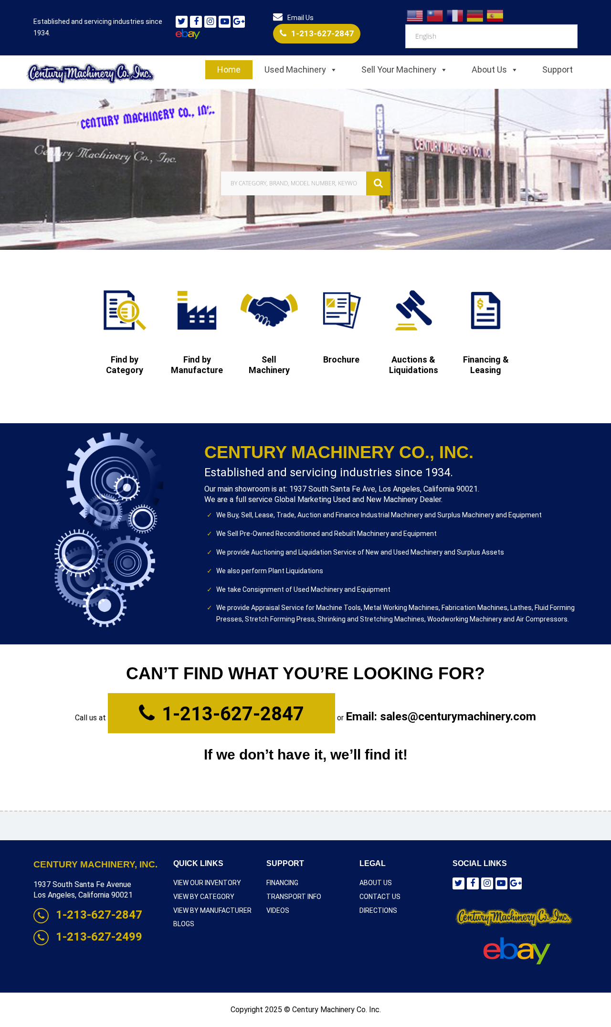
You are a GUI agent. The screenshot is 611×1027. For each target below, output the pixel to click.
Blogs (183, 924)
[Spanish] (495, 15)
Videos (277, 910)
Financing (282, 883)
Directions (378, 910)
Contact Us (379, 896)
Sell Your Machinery (398, 69)
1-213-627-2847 (322, 33)
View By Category (203, 896)
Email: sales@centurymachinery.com (441, 716)
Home (229, 69)
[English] (415, 15)
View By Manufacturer (212, 910)
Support (557, 69)
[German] (475, 15)
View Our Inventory (207, 883)
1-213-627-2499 (99, 936)
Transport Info (293, 896)
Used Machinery (295, 69)
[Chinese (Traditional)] (435, 15)
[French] (455, 15)
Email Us (300, 17)
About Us (489, 69)
